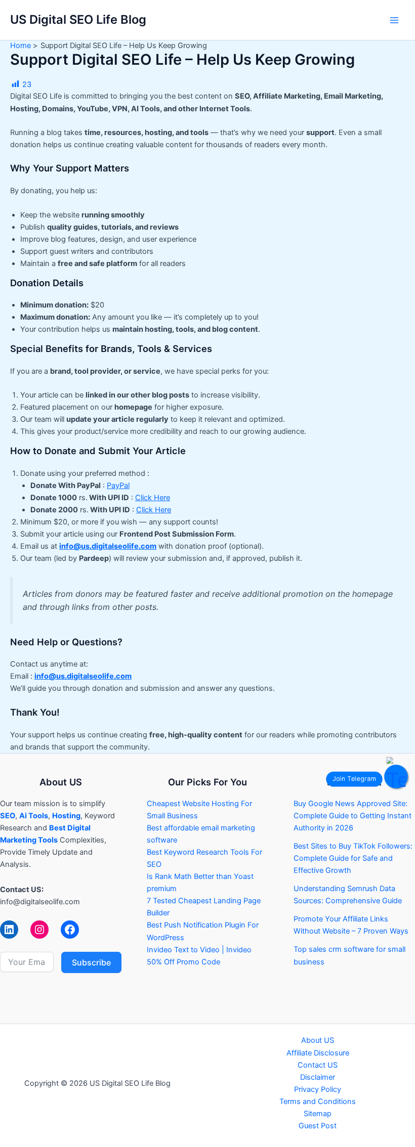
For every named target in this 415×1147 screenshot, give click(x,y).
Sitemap (317, 1113)
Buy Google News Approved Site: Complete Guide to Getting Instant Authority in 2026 (352, 815)
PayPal (118, 485)
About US (317, 1040)
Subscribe (91, 962)
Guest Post (318, 1125)
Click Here (152, 497)
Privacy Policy (317, 1089)
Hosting (66, 815)
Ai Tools (33, 815)
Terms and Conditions (317, 1101)
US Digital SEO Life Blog (78, 19)
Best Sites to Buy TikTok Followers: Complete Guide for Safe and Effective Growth (353, 858)
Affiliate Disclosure (317, 1052)
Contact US (318, 1065)
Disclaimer (317, 1077)
